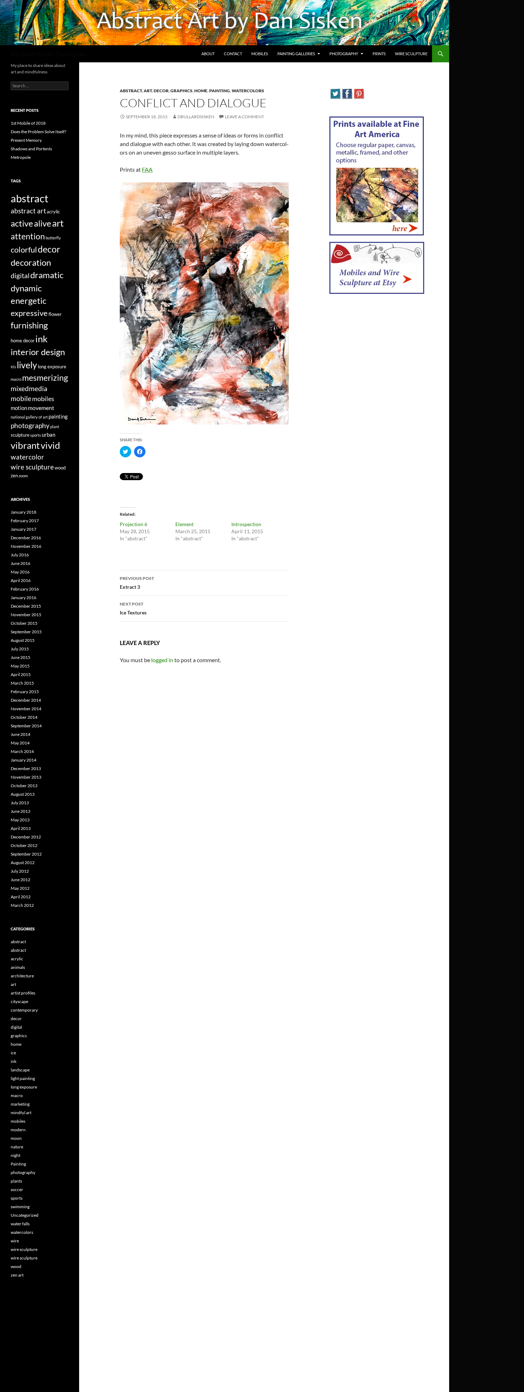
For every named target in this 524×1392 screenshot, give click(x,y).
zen (14, 475)
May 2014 (20, 743)
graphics (181, 90)
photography (30, 425)
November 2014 (26, 708)
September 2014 (26, 725)
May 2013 (20, 819)
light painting (23, 1078)
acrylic (53, 211)
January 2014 (23, 760)
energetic (28, 301)
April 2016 (21, 580)
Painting (219, 90)
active (22, 223)
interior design (38, 352)
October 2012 (24, 845)
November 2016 (26, 546)
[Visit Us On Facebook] (347, 93)
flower (55, 314)
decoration (31, 262)
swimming (20, 1206)
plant (54, 426)
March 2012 (22, 905)
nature (17, 1146)
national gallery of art (29, 417)
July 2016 (20, 554)
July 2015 (20, 648)
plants (16, 1181)
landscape (20, 1069)
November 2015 (26, 614)
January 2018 (23, 512)
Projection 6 (133, 524)
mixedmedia (29, 389)
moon (16, 1138)
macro (16, 379)
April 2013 (21, 828)
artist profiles (23, 993)
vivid (50, 445)
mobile (21, 398)
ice (13, 1052)
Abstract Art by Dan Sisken (49, 54)
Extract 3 (137, 583)
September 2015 (26, 631)
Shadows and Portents (31, 148)
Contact (233, 53)
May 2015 (20, 666)
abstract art (28, 211)
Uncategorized (24, 1215)
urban (48, 434)
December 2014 (26, 700)
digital (20, 276)
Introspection (246, 524)
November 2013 (26, 777)
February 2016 (25, 589)
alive (42, 223)
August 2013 (23, 794)
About (208, 53)
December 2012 (26, 837)
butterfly (53, 237)
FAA (147, 169)
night (15, 1155)
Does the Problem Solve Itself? (38, 131)
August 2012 (23, 862)
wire (15, 1240)
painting (58, 416)
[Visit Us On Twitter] (335, 93)
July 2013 (20, 802)
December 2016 (26, 537)
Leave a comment (244, 116)
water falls (20, 1223)
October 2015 (24, 623)
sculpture (20, 435)
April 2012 (21, 896)
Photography (343, 53)
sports (35, 435)
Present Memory (26, 140)
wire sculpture (32, 467)
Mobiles (259, 53)
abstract (131, 90)
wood (60, 468)
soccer (17, 1189)
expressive (29, 313)
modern (18, 1129)
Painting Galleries (296, 53)
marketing (20, 1104)
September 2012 (26, 854)
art (148, 90)
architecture (22, 975)
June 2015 (20, 657)
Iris (13, 366)
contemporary (24, 1010)
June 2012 (20, 879)
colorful (24, 249)
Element (184, 524)
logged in (162, 659)
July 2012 (20, 871)
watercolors (248, 90)
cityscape (19, 1001)
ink (41, 338)
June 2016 (20, 563)
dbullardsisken (196, 116)
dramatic (46, 275)
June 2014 (20, 734)
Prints (379, 53)
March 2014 (22, 751)
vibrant (25, 445)
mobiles (43, 398)
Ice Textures (133, 608)
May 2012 (20, 888)
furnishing (29, 325)
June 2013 (20, 811)
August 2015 (23, 640)
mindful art (21, 1112)
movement (41, 407)
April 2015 (21, 674)
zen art (17, 1275)
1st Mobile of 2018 (28, 123)
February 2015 (25, 691)
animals (18, 967)
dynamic (26, 288)
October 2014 (24, 717)
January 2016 (23, 597)
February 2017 (25, 520)
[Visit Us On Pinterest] (359, 93)
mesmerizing (45, 378)
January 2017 (23, 529)
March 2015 (22, 683)
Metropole (21, 157)
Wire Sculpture (411, 53)
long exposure (52, 366)
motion (19, 408)
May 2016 (20, 572)
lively (27, 365)
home (200, 90)
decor (161, 90)
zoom (23, 475)
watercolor (27, 457)
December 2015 (26, 606)
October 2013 (24, 785)
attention (28, 236)
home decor (23, 340)
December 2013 (26, 768)
